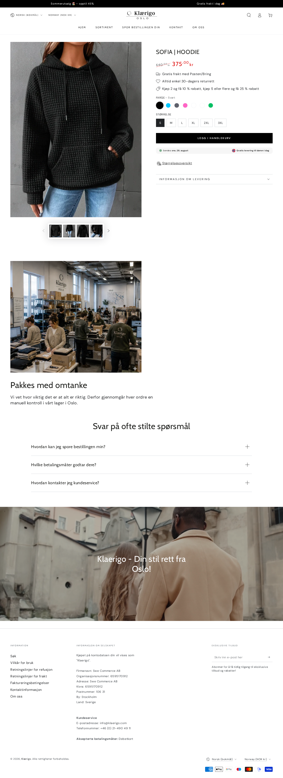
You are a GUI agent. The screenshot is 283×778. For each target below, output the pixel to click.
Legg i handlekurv (214, 138)
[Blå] (168, 105)
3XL (220, 123)
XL (193, 123)
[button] (248, 15)
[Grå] (176, 105)
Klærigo (26, 759)
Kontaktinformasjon (26, 690)
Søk (13, 656)
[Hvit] (202, 105)
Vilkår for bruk (22, 663)
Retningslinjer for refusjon (31, 669)
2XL (206, 123)
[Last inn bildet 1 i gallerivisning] (55, 231)
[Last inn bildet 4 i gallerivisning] (96, 231)
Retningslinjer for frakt (28, 676)
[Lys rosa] (185, 105)
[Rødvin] (193, 105)
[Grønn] (210, 105)
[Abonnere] (270, 657)
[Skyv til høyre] (108, 230)
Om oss (16, 696)
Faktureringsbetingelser (29, 683)
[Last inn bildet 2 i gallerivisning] (69, 231)
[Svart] (159, 105)
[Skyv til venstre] (43, 230)
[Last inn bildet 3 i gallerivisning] (83, 231)
